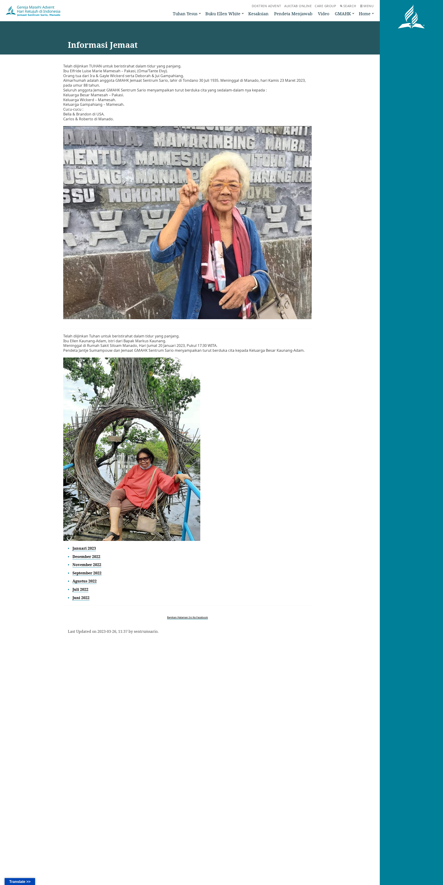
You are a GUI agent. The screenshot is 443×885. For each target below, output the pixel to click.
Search (349, 6)
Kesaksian (258, 13)
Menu (368, 6)
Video (323, 13)
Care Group (325, 6)
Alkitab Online (298, 6)
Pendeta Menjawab (293, 13)
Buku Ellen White (222, 13)
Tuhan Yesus (185, 13)
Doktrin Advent (266, 6)
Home (365, 13)
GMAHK (343, 13)
